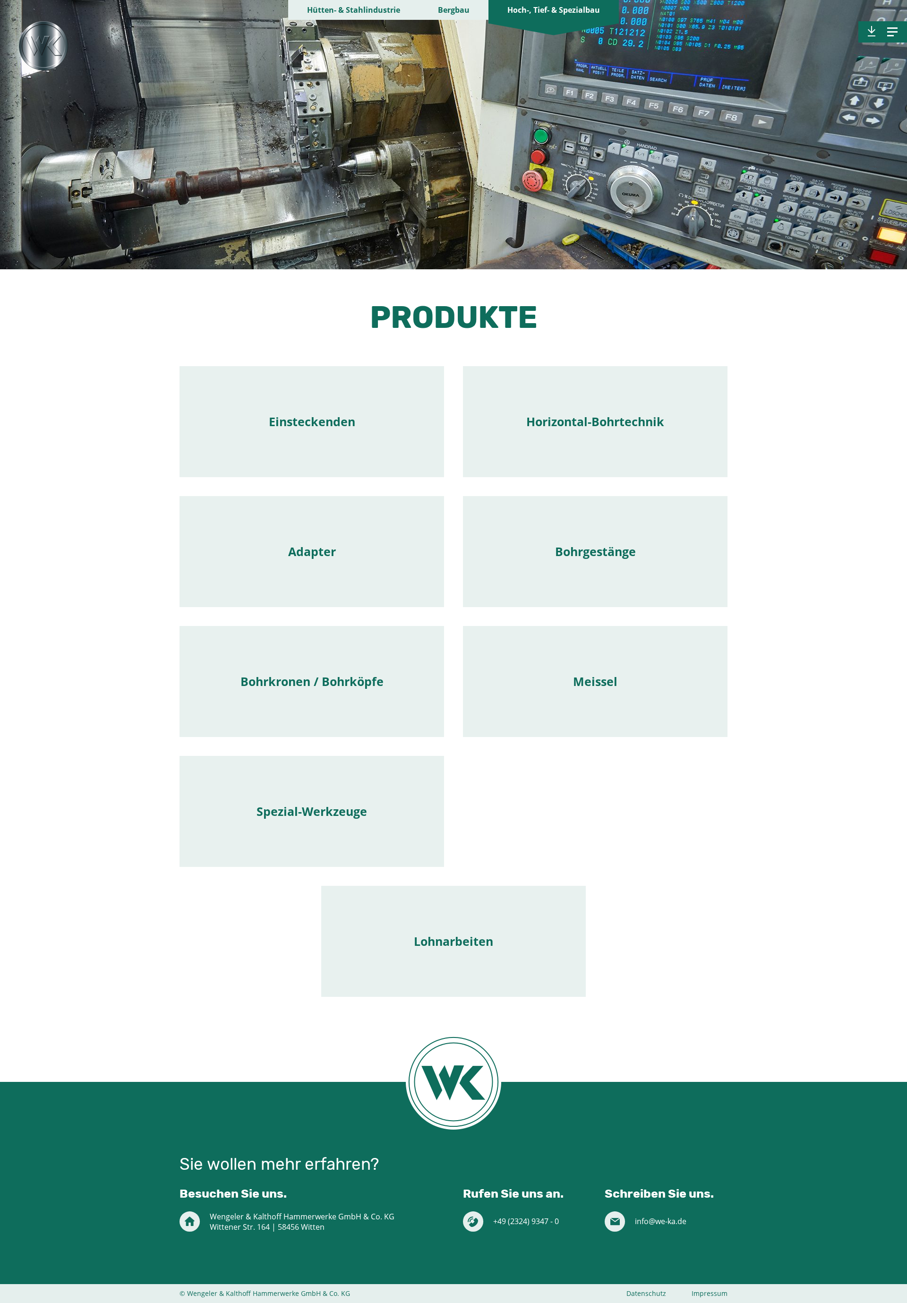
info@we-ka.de (660, 1221)
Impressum (709, 1293)
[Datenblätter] (871, 31)
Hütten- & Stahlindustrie (353, 10)
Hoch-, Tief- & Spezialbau (553, 10)
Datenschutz (646, 1293)
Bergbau (454, 10)
